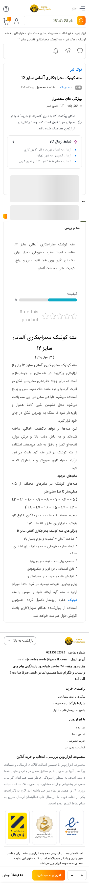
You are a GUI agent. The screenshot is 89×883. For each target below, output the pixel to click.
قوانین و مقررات (75, 747)
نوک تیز (70, 39)
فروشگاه (66, 33)
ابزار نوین (80, 33)
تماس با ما (78, 734)
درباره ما (79, 727)
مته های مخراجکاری (25, 33)
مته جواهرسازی (49, 33)
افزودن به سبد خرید (49, 875)
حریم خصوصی (76, 740)
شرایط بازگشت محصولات (69, 703)
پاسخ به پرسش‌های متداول (69, 710)
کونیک (72, 600)
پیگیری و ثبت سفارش (71, 696)
